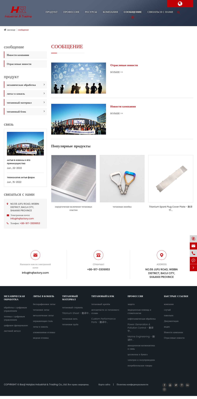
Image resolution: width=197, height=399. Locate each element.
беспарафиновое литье (44, 304)
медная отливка (41, 338)
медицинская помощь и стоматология (139, 311)
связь (9, 124)
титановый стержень (72, 307)
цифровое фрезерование (16, 325)
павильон (168, 315)
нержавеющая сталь (43, 321)
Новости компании (18, 55)
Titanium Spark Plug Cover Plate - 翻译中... (170, 208)
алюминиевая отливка (44, 332)
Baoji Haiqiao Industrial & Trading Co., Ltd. (44, 384)
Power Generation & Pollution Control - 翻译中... (140, 328)
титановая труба (70, 324)
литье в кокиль (16, 93)
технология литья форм (21, 177)
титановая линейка (122, 206)
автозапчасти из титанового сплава (105, 311)
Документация (171, 321)
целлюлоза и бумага (138, 354)
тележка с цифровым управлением (14, 318)
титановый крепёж (100, 304)
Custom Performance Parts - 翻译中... (103, 320)
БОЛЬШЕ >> (116, 72)
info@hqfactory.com (22, 218)
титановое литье (41, 309)
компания (110, 12)
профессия (71, 12)
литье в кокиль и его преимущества (18, 162)
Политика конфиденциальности (132, 384)
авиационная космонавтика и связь (141, 347)
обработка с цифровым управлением (15, 309)
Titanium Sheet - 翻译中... (76, 313)
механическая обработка (21, 85)
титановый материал (19, 102)
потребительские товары (140, 365)
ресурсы (91, 12)
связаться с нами (160, 12)
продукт (52, 12)
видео (167, 326)
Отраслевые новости (19, 64)
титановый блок (16, 111)
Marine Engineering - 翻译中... (141, 338)
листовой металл (12, 331)
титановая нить (69, 318)
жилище (11, 29)
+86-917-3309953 (30, 223)
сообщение (133, 12)
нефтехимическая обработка (142, 318)
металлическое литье (43, 315)
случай (167, 309)
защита (131, 304)
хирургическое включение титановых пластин (73, 208)
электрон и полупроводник (141, 360)
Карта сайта (104, 384)
